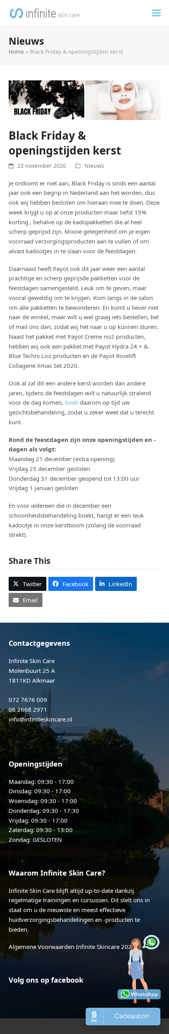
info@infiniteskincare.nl (40, 719)
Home (16, 51)
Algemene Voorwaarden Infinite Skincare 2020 (72, 946)
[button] (156, 13)
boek (71, 402)
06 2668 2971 (28, 709)
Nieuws (94, 165)
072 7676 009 (28, 699)
